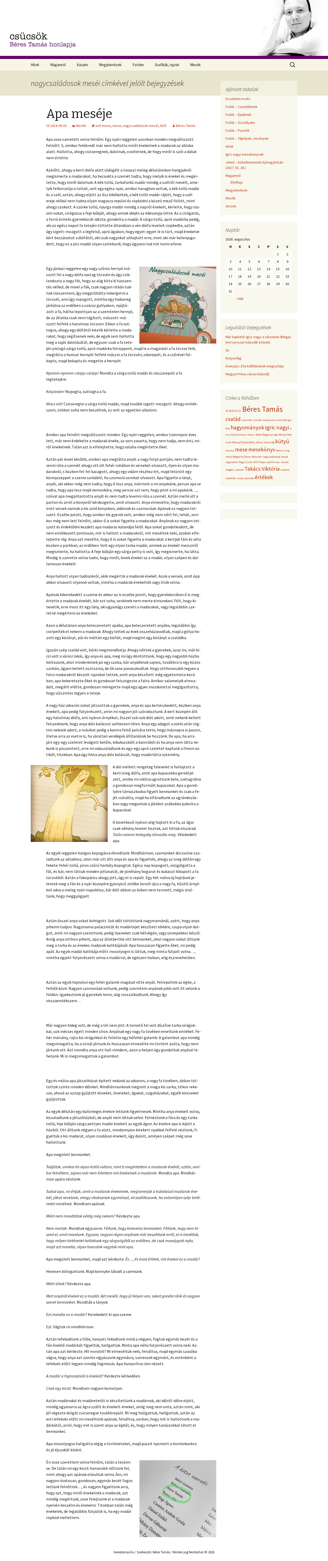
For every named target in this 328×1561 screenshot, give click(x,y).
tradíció (285, 469)
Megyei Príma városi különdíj (247, 374)
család (233, 418)
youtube (249, 478)
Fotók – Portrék (237, 130)
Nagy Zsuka (245, 462)
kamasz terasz (246, 434)
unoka (240, 478)
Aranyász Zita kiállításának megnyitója (254, 366)
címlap (266, 420)
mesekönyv (261, 449)
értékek (264, 477)
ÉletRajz (237, 182)
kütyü (282, 441)
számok (239, 469)
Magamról (58, 64)
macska (229, 450)
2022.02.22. (235, 410)
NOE (163, 125)
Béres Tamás (186, 125)
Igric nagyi (277, 427)
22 (226, 410)
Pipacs (262, 462)
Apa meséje (79, 113)
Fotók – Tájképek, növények (247, 138)
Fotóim (138, 64)
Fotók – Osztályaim (240, 122)
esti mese (103, 125)
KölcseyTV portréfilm (243, 442)
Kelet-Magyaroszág (266, 434)
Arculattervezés (237, 98)
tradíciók (230, 478)
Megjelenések (110, 64)
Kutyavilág (233, 358)
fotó (285, 420)
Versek (230, 206)
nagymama (231, 462)
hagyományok (247, 427)
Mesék (195, 64)
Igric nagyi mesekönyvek (244, 154)
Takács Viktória (262, 468)
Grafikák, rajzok (167, 64)
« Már (240, 298)
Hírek (35, 64)
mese (116, 125)
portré (270, 462)
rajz (277, 462)
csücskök (246, 420)
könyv (259, 442)
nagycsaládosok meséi (140, 125)
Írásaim (82, 64)
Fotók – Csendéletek (241, 106)
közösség (269, 442)
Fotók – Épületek (238, 114)
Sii (227, 350)
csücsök (257, 420)
